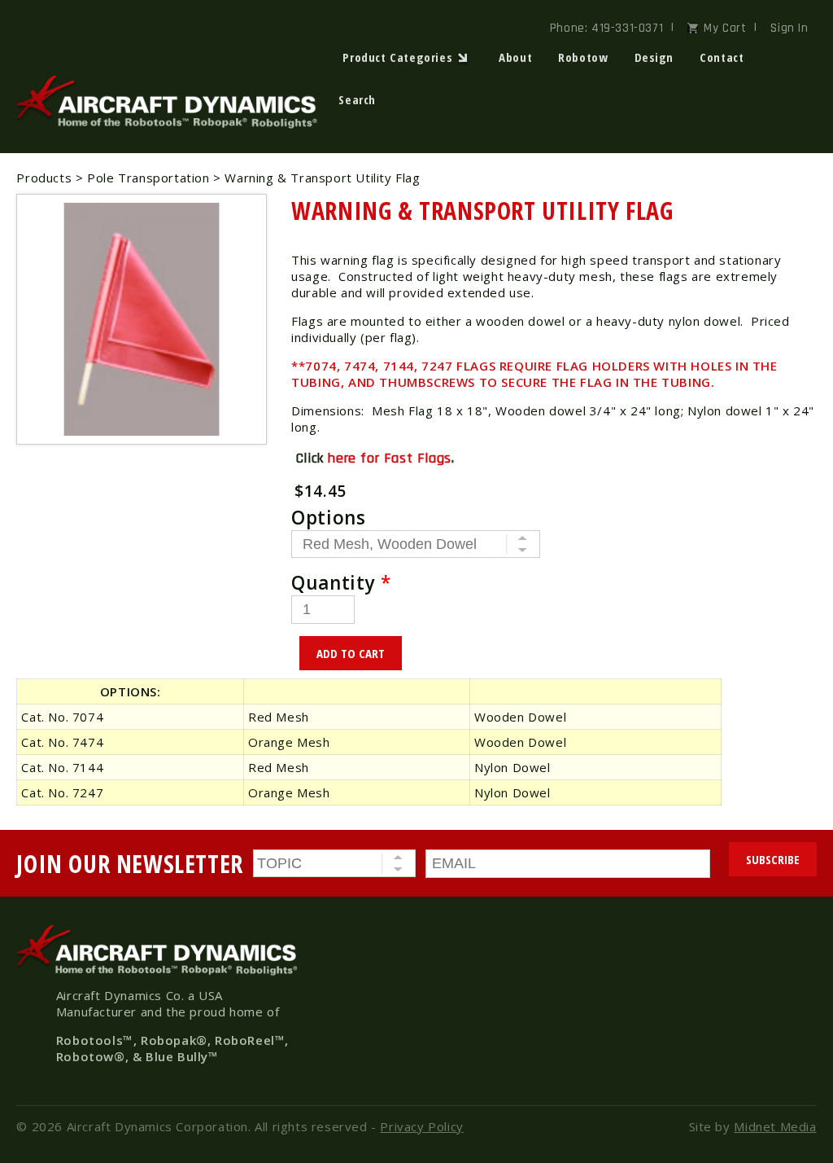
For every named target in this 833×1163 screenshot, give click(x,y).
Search (357, 99)
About (515, 57)
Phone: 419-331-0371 (606, 28)
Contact (722, 57)
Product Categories (397, 57)
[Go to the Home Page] (170, 124)
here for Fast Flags (389, 458)
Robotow (583, 57)
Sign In (789, 28)
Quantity (340, 582)
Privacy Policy (421, 1126)
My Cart (725, 28)
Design (654, 57)
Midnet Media (775, 1126)
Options (328, 517)
